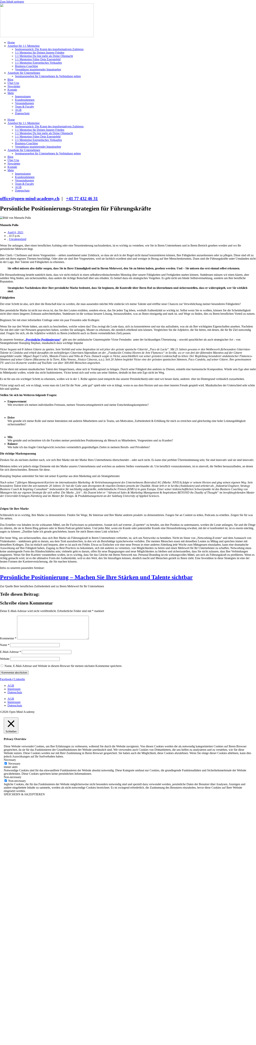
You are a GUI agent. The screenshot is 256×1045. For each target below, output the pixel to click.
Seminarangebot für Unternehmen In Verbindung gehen (48, 76)
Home (11, 42)
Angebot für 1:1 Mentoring (23, 45)
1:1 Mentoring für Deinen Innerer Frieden (39, 52)
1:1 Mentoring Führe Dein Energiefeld (38, 59)
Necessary (14, 763)
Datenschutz (22, 113)
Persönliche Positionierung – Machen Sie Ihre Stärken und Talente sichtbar (96, 577)
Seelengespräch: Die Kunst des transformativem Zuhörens (49, 49)
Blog (10, 79)
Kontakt (12, 89)
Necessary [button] (10, 759)
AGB (18, 110)
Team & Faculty (24, 106)
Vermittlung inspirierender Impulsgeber (38, 69)
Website (4, 658)
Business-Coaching (26, 66)
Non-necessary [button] (12, 777)
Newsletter (13, 86)
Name (4, 644)
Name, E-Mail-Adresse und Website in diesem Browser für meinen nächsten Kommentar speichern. (63, 665)
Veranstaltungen (24, 103)
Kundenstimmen (24, 99)
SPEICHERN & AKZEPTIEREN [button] (24, 794)
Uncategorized (17, 239)
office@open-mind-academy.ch (29, 198)
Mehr (10, 93)
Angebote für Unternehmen (23, 72)
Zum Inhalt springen (12, 1)
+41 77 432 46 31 (82, 198)
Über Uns (13, 83)
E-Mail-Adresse (10, 651)
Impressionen (23, 96)
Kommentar (8, 638)
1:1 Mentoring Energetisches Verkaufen (38, 62)
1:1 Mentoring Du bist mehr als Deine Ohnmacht (44, 56)
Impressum (13, 689)
